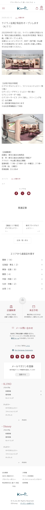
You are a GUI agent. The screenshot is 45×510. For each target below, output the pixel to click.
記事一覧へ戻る (22, 240)
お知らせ (17, 178)
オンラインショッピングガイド (32, 479)
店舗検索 (11, 310)
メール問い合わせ (24, 328)
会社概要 (5, 472)
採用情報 (25, 482)
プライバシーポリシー (9, 479)
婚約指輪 (8, 437)
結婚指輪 (8, 433)
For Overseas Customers (24, 350)
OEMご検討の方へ (8, 476)
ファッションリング (12, 411)
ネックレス (9, 415)
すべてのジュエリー (12, 408)
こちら (28, 345)
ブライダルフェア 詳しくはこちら (21, 2)
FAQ (14, 486)
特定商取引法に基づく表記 (10, 482)
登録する (22, 374)
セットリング (10, 398)
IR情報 (24, 472)
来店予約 (33, 310)
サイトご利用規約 (28, 476)
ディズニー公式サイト (27, 503)
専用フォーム (15, 338)
